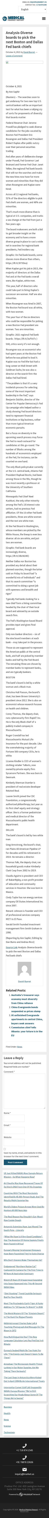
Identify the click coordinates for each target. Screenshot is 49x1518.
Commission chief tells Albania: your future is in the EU (26, 1031)
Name (7, 1113)
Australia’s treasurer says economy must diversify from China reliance (25, 999)
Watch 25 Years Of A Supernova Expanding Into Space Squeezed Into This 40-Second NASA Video (23, 1283)
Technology (9, 1432)
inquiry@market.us (38, 2)
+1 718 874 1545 (41, 5)
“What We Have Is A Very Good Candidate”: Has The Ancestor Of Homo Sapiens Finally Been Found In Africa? (24, 1240)
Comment (9, 1071)
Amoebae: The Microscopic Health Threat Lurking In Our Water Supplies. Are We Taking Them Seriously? (23, 1367)
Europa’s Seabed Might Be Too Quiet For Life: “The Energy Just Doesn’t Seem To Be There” (23, 1354)
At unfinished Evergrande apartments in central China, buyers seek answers (27, 1019)
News (19, 1046)
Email (7, 1125)
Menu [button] (44, 19)
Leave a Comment (14, 55)
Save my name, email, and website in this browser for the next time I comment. (23, 1154)
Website (7, 1137)
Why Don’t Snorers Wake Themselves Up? (23, 1260)
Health (7, 1413)
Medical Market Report (13, 19)
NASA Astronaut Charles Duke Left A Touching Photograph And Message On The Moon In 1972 (24, 1327)
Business (8, 1407)
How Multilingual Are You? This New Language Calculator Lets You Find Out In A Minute (23, 1340)
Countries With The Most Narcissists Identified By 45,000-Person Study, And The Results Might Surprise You (24, 1197)
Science (7, 1426)
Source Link (12, 947)
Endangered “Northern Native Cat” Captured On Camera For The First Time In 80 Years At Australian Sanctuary (23, 1270)
